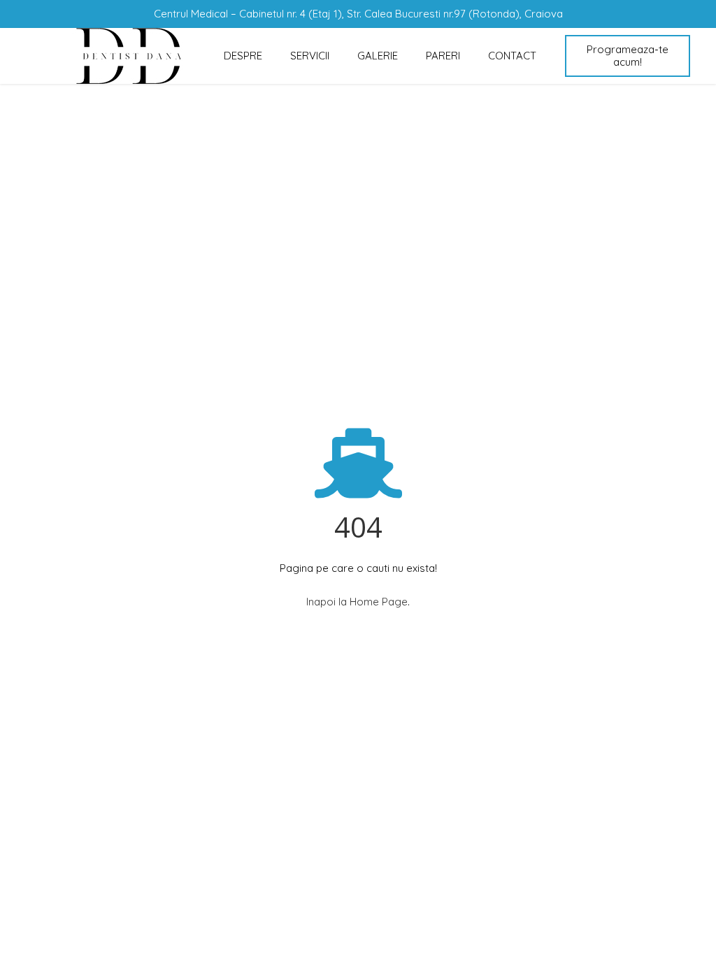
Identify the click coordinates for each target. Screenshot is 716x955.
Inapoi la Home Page (357, 601)
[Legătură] (129, 56)
